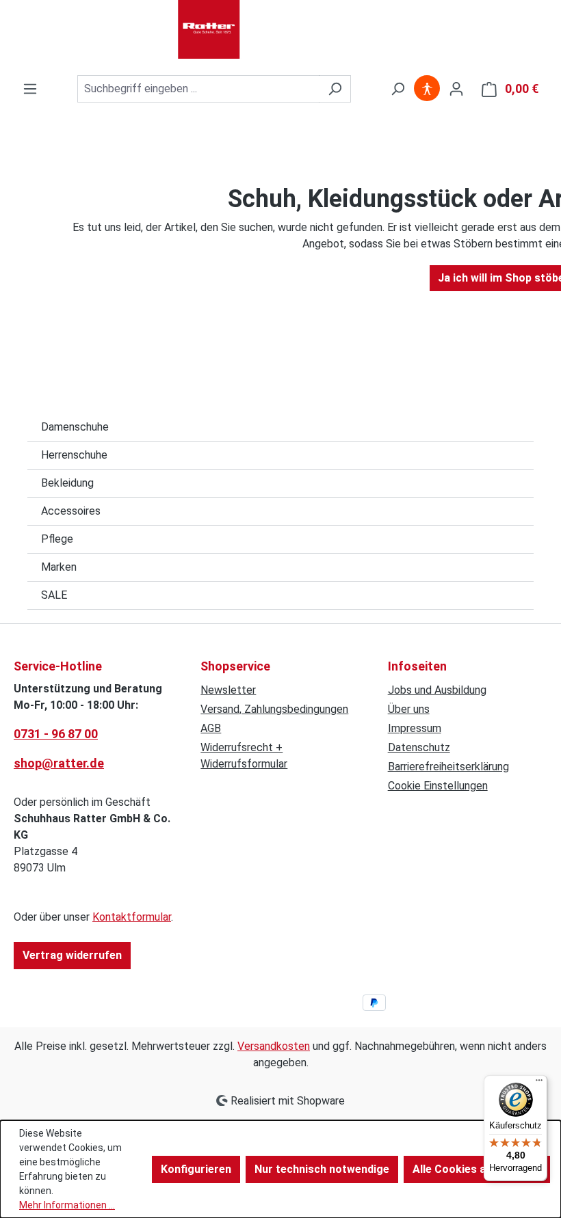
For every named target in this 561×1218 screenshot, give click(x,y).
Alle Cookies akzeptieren (477, 1169)
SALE (54, 594)
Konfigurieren (196, 1169)
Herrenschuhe (74, 454)
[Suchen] (335, 89)
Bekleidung (67, 482)
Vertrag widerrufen (72, 955)
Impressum (414, 728)
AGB (210, 728)
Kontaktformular (131, 916)
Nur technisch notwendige (322, 1169)
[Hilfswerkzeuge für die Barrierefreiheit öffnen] (427, 89)
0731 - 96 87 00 (56, 734)
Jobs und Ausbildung (437, 690)
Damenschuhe (75, 426)
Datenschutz (419, 747)
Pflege (57, 538)
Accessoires (71, 510)
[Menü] (30, 89)
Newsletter (228, 690)
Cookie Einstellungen (438, 785)
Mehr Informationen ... (67, 1205)
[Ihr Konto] (456, 89)
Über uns (409, 709)
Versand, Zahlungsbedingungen (274, 709)
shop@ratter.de (59, 763)
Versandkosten (273, 1046)
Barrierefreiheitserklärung (448, 766)
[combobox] (198, 89)
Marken (59, 566)
